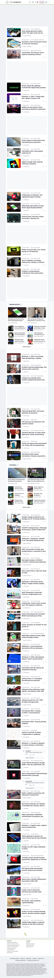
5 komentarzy (26, 101)
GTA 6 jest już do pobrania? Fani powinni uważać (33, 423)
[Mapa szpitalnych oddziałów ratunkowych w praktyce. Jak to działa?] (14, 816)
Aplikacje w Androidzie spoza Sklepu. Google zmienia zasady (40, 327)
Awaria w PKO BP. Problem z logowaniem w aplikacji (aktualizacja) (31, 734)
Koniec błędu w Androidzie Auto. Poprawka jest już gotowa (33, 141)
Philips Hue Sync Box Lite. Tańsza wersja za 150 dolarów (34, 250)
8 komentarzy (26, 155)
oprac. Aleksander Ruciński (33, 483)
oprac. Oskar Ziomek (35, 83)
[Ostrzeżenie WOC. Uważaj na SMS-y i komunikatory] (14, 712)
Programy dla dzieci (10, 949)
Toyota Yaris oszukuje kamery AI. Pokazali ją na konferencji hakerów (40, 501)
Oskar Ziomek (34, 730)
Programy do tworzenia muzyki (12, 943)
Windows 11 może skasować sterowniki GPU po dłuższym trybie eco (32, 648)
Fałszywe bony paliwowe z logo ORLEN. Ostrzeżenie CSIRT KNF (20, 501)
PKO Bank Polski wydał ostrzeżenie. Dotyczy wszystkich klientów (20, 340)
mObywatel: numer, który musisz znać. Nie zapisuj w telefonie (40, 340)
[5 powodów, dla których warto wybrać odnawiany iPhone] (14, 54)
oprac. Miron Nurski (35, 525)
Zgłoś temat (41, 958)
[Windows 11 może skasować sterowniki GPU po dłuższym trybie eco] (14, 647)
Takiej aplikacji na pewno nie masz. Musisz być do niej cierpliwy (34, 837)
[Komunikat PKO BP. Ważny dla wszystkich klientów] (14, 669)
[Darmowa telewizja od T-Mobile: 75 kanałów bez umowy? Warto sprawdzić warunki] (14, 805)
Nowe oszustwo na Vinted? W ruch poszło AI (34, 625)
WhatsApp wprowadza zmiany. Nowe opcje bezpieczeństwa (33, 207)
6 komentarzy (26, 554)
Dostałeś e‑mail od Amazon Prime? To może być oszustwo (34, 43)
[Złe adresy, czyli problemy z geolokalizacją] (30, 495)
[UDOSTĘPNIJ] (46, 35)
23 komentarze (26, 726)
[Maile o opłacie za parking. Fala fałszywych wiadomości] (30, 489)
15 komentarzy (26, 830)
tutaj (32, 975)
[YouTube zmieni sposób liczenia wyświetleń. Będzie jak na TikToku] (14, 859)
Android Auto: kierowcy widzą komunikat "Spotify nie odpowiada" (32, 218)
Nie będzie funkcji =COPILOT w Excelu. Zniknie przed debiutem (34, 561)
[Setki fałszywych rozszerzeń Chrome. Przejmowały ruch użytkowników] (30, 335)
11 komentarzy (26, 873)
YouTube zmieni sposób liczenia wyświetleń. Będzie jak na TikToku (34, 858)
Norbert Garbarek (35, 834)
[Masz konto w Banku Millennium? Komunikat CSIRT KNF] (14, 880)
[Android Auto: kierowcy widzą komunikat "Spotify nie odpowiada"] (14, 218)
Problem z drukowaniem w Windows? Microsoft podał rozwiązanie (32, 273)
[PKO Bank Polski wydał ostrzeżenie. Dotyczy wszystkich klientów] (11, 341)
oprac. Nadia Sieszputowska (37, 376)
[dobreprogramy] (16, 2)
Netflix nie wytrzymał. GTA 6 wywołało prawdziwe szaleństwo (34, 108)
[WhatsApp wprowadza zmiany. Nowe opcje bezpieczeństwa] (14, 207)
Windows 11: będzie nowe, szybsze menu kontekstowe (34, 826)
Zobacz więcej (26, 346)
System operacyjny (29, 946)
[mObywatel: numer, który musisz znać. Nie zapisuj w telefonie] (30, 341)
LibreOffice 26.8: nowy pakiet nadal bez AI (32, 152)
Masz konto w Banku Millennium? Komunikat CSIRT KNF (34, 880)
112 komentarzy (26, 778)
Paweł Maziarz (34, 419)
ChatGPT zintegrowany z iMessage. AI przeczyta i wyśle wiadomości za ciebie (34, 529)
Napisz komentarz (27, 35)
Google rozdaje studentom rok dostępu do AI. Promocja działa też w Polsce (34, 519)
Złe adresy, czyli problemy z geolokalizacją (38, 494)
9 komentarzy (26, 747)
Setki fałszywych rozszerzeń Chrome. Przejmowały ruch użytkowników (39, 333)
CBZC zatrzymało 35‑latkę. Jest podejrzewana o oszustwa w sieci (34, 550)
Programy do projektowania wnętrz (13, 945)
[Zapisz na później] (43, 35)
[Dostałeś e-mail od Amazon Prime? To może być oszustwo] (14, 43)
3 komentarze (26, 145)
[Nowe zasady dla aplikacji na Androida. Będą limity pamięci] (14, 87)
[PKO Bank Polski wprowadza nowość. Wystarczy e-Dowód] (14, 869)
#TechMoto (13, 465)
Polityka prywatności (20, 960)
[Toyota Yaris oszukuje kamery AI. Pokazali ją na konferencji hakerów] (30, 502)
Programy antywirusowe (11, 948)
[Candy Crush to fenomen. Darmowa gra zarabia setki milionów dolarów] (14, 891)
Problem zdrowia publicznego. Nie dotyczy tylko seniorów (34, 368)
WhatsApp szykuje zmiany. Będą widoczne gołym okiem (33, 636)
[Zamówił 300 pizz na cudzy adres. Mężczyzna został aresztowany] (14, 434)
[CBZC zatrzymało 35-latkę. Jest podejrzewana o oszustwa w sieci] (37, 312)
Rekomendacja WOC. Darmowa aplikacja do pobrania (20, 333)
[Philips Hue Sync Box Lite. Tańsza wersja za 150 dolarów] (14, 251)
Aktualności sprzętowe (30, 943)
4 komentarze (26, 221)
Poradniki (28, 942)
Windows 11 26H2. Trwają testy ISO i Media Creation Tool (33, 97)
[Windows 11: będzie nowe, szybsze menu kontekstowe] (14, 826)
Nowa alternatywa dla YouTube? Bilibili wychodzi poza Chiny (33, 615)
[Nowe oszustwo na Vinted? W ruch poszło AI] (14, 626)
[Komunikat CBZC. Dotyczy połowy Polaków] (14, 723)
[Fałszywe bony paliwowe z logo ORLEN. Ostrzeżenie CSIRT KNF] (11, 502)
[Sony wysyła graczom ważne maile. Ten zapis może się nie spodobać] (14, 32)
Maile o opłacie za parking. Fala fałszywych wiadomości (38, 487)
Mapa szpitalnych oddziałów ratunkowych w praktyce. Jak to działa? (32, 816)
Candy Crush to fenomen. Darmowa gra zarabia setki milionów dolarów (31, 892)
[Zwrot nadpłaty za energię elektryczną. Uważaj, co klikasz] (14, 261)
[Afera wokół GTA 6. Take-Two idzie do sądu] (14, 572)
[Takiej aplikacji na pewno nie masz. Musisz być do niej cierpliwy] (14, 837)
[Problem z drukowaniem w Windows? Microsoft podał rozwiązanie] (14, 272)
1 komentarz (26, 199)
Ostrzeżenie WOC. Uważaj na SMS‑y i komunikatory (31, 712)
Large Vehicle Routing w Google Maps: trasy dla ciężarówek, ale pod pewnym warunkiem (36, 480)
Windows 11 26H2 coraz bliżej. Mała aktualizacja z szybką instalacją (32, 358)
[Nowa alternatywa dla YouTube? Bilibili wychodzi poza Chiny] (14, 615)
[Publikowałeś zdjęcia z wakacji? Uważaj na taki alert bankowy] (14, 923)
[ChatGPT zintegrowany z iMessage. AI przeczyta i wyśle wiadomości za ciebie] (14, 529)
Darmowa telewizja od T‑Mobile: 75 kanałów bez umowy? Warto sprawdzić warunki (33, 805)
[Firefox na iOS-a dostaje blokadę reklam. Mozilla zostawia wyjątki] (14, 913)
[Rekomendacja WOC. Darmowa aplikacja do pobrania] (11, 335)
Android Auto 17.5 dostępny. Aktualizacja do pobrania (19, 494)
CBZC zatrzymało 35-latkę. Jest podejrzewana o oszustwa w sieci (36, 319)
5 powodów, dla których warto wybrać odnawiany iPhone (33, 53)
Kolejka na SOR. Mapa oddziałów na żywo (33, 848)
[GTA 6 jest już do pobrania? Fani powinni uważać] (14, 423)
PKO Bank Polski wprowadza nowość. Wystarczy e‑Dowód (32, 869)
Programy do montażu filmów (12, 946)
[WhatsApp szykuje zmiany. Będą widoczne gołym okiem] (14, 636)
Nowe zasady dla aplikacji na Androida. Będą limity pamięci (34, 86)
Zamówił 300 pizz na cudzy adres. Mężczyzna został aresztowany (34, 433)
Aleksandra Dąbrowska (36, 365)
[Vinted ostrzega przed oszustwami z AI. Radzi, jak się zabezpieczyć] (14, 444)
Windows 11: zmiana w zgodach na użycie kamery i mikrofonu (33, 744)
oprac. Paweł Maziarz (35, 29)
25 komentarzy (26, 275)
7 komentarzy (26, 90)
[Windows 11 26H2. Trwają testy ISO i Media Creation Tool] (14, 98)
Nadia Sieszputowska (35, 812)
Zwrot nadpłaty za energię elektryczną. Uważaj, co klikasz (33, 261)
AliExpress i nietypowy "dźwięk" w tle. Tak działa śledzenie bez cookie (33, 540)
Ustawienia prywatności (33, 960)
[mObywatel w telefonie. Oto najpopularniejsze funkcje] (14, 196)
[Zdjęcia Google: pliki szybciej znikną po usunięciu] (14, 163)
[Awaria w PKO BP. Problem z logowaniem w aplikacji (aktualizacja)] (14, 733)
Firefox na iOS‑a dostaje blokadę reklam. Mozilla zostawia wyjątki (34, 912)
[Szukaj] (30, 2)
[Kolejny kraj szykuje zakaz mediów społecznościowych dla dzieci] (14, 379)
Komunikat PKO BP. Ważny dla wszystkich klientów (33, 669)
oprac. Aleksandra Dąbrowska (37, 39)
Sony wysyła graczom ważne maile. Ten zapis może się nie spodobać (32, 33)
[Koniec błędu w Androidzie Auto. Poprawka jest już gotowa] (14, 141)
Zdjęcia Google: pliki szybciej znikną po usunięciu (32, 163)
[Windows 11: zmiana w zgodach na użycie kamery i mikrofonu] (14, 744)
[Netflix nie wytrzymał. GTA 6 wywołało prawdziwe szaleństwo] (14, 108)
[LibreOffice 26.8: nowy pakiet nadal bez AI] (14, 152)
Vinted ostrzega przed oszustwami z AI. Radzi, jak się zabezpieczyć (34, 444)
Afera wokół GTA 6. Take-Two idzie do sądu (34, 572)
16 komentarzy (26, 607)
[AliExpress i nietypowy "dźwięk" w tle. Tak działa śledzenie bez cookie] (14, 540)
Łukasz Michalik (37, 497)
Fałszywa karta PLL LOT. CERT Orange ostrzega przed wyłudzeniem (32, 702)
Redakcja (22, 958)
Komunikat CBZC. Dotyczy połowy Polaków (34, 722)
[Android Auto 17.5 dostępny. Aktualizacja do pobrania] (11, 495)
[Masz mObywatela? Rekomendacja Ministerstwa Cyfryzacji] (14, 775)
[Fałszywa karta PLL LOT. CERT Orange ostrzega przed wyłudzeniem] (14, 701)
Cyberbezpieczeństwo (30, 945)
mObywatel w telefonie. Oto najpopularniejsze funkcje (32, 196)
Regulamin (28, 958)
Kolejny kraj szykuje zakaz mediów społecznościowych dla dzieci (33, 380)
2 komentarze (26, 415)
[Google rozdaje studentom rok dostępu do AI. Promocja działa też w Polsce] (14, 518)
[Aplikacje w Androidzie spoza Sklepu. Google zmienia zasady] (30, 328)
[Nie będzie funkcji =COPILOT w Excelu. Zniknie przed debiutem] (14, 561)
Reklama (35, 958)
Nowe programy (10, 952)
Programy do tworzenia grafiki (12, 951)
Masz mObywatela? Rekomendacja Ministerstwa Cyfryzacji (34, 774)
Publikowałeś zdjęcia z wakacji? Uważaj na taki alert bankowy (33, 923)
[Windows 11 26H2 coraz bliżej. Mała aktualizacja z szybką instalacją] (14, 357)
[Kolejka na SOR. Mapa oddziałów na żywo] (14, 848)
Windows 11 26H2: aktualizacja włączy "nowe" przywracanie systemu (33, 659)
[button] (46, 2)
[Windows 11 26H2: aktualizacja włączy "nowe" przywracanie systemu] (14, 658)
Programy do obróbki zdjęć (12, 942)
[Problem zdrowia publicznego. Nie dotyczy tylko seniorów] (14, 368)
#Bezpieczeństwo (15, 304)
